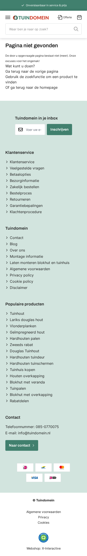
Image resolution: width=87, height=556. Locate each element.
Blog (13, 244)
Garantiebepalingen (26, 205)
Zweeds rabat (21, 344)
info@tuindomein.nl (34, 433)
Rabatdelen (19, 401)
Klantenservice (22, 162)
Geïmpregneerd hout (27, 332)
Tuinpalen (18, 388)
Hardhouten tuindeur (27, 357)
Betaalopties (20, 174)
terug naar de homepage (37, 87)
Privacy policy (22, 275)
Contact (16, 237)
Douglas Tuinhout (24, 351)
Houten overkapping (27, 376)
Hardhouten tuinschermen (31, 363)
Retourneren (20, 199)
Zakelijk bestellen (24, 187)
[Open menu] (7, 17)
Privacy (43, 517)
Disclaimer (18, 287)
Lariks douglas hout (26, 319)
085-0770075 (47, 426)
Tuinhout (17, 313)
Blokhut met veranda (27, 382)
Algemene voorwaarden (30, 269)
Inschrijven (59, 129)
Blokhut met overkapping (31, 394)
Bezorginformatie (24, 180)
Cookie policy (21, 281)
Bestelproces (21, 193)
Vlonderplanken (23, 326)
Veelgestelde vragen (27, 168)
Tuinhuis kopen (22, 369)
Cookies (43, 522)
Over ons (17, 250)
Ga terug (12, 71)
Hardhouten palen (25, 338)
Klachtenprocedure (26, 212)
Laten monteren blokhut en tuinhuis (39, 262)
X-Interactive (51, 548)
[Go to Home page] (31, 17)
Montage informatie (26, 256)
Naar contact (19, 445)
